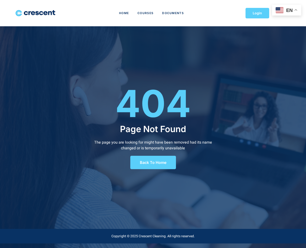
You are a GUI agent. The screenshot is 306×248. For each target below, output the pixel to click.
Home (124, 13)
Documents (173, 13)
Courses (145, 13)
